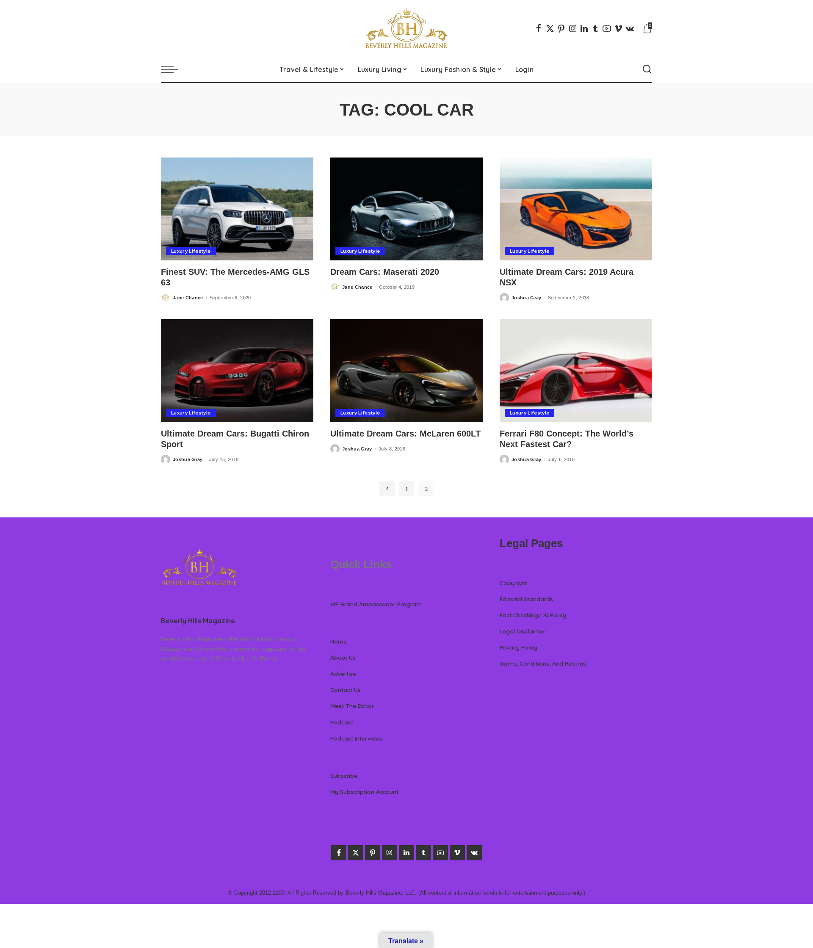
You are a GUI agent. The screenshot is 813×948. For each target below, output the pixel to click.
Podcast (341, 722)
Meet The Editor (352, 705)
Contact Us (345, 689)
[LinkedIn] (584, 28)
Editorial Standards (526, 599)
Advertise (343, 673)
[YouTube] (607, 28)
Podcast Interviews (356, 738)
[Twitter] (550, 28)
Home (338, 641)
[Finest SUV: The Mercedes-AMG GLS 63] (237, 209)
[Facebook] (538, 28)
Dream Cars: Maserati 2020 (384, 271)
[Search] (647, 69)
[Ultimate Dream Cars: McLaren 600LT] (406, 370)
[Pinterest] (561, 28)
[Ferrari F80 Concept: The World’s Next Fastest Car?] (576, 370)
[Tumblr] (595, 28)
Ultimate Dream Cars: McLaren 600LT (405, 433)
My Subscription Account (364, 791)
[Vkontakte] (629, 28)
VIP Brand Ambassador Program (376, 604)
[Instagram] (573, 28)
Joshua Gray (527, 297)
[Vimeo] (618, 28)
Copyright (513, 582)
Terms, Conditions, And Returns (543, 663)
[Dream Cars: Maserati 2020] (406, 209)
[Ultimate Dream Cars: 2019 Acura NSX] (576, 209)
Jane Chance (188, 297)
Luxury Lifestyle (191, 251)
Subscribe (343, 775)
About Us (343, 657)
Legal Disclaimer (522, 631)
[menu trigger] (173, 69)
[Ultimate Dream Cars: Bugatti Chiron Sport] (237, 370)
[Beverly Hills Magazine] (406, 28)
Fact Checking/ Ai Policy (533, 615)
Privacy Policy (518, 647)
